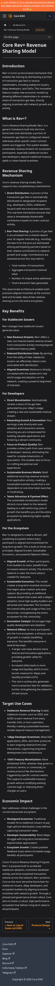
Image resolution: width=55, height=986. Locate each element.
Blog (4, 958)
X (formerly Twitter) (13, 968)
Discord (6, 963)
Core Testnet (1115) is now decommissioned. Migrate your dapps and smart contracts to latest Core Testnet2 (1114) (28, 5)
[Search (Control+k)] (50, 16)
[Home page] (5, 25)
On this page (11, 37)
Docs (5, 949)
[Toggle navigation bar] (4, 16)
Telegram (7, 972)
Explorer (7, 953)
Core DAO (7, 944)
